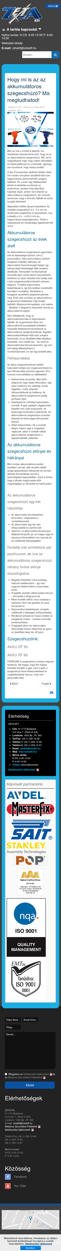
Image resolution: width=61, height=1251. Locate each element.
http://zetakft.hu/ (28, 751)
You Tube (19, 1185)
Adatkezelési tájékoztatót (36, 1074)
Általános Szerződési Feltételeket (25, 1077)
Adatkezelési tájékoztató (21, 769)
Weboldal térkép (12, 43)
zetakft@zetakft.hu (24, 48)
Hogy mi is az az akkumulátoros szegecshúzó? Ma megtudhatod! (28, 89)
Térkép (16, 764)
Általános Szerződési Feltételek (21, 1126)
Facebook (20, 1176)
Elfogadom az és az (30, 1075)
